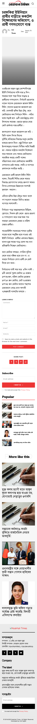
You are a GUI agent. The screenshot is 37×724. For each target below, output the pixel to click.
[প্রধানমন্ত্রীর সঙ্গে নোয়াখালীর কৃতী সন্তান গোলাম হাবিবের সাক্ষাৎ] (7, 424)
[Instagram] (10, 652)
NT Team (13, 31)
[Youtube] (21, 652)
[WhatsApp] (26, 362)
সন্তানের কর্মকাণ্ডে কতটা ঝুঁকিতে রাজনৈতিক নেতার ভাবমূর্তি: (15, 532)
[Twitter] (16, 362)
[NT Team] (5, 31)
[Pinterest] (21, 362)
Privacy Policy (25, 390)
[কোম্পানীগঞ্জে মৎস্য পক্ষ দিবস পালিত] (7, 442)
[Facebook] (11, 362)
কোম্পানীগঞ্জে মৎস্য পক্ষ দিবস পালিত (22, 442)
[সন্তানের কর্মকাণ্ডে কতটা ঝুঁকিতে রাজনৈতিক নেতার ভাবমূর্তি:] (7, 415)
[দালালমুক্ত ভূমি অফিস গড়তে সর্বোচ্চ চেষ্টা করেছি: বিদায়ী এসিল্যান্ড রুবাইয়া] (7, 433)
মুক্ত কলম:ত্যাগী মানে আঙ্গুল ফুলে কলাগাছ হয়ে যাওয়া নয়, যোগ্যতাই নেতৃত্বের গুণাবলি (24, 406)
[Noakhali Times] (19, 3)
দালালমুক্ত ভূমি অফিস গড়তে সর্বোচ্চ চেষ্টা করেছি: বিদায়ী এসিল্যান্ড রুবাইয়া (23, 433)
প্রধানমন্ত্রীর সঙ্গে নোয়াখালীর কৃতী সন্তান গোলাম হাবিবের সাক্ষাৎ (23, 424)
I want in (17, 385)
